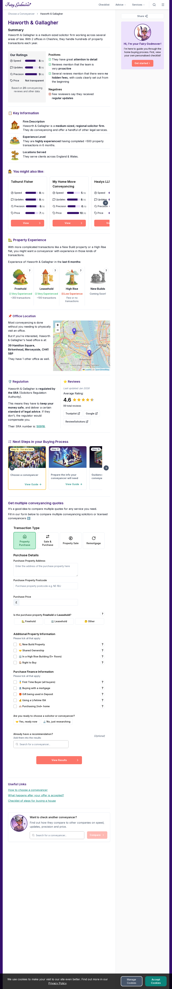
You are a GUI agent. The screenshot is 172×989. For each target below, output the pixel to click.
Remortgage (94, 543)
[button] (74, 331)
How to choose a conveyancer (28, 790)
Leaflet (88, 369)
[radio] (28, 621)
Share (140, 16)
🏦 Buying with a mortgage (34, 688)
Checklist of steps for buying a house (32, 800)
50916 (40, 426)
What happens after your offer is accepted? (36, 795)
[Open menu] (163, 4)
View (26, 223)
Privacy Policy (57, 983)
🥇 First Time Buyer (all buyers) (37, 682)
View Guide (31, 484)
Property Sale (71, 543)
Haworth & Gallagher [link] (51, 13)
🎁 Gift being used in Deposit (36, 694)
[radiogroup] (59, 621)
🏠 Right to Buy (27, 662)
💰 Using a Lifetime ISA (32, 700)
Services (137, 4)
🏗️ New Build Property (32, 644)
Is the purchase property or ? (42, 615)
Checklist (104, 4)
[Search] (154, 4)
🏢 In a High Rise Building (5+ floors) (40, 656)
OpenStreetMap (102, 369)
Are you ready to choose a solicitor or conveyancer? (44, 716)
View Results (59, 760)
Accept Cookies (156, 981)
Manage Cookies (131, 981)
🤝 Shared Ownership (31, 650)
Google (90, 413)
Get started (141, 63)
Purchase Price (22, 597)
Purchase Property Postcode (30, 580)
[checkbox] (15, 644)
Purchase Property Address (29, 561)
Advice (119, 4)
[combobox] (43, 744)
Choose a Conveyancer (21, 13)
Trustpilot (71, 413)
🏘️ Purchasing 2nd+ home (34, 706)
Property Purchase (24, 543)
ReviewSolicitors (75, 421)
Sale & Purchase (47, 543)
